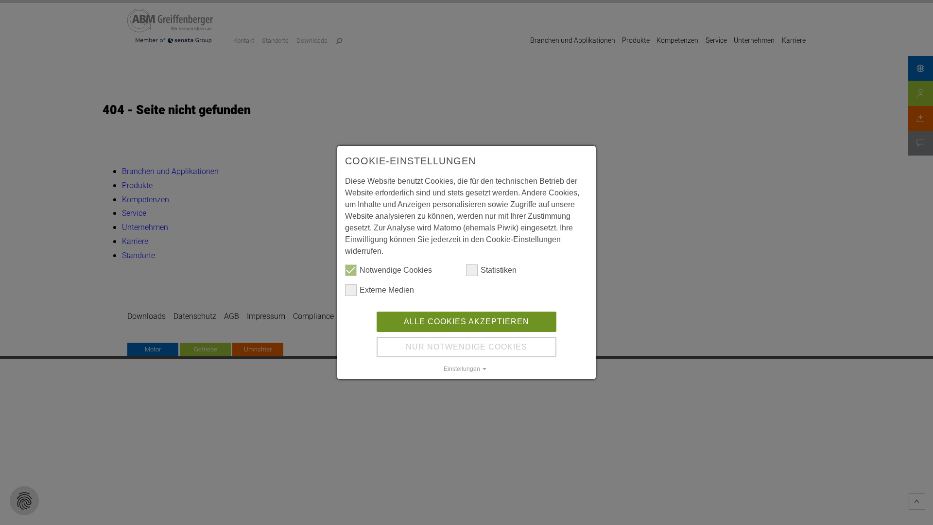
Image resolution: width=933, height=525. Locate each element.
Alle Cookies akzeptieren (466, 321)
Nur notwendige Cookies (466, 347)
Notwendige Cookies (396, 270)
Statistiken (499, 270)
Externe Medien (387, 290)
